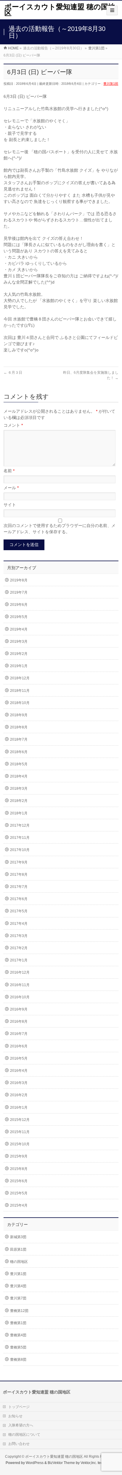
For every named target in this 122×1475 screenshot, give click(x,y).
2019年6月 (19, 605)
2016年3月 (19, 1083)
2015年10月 (20, 1144)
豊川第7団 (18, 1298)
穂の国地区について (24, 1434)
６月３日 (13, 372)
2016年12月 (20, 972)
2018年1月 (19, 813)
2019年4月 (19, 629)
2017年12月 (20, 825)
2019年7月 (19, 592)
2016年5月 (19, 1058)
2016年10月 (20, 997)
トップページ (19, 1407)
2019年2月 (19, 654)
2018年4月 (19, 776)
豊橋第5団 (18, 1347)
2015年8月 (19, 1169)
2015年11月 (20, 1132)
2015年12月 (20, 1120)
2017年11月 (20, 838)
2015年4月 (19, 1205)
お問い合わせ (19, 1444)
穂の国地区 (19, 1262)
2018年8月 (19, 727)
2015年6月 (19, 1181)
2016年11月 (20, 985)
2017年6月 (19, 899)
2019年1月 (19, 666)
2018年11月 (20, 691)
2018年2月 (19, 801)
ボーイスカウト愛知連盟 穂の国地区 (59, 10)
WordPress (35, 1463)
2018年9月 (19, 715)
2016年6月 (19, 1046)
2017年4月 (19, 924)
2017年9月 (19, 862)
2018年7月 (19, 739)
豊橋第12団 (19, 1311)
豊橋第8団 (18, 1359)
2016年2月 (19, 1095)
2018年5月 (19, 764)
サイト (10, 504)
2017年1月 (19, 960)
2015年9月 (19, 1156)
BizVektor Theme (61, 1463)
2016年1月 (19, 1107)
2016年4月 (19, 1071)
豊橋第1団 (18, 1323)
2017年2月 (19, 948)
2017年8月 (19, 874)
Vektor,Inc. (89, 1463)
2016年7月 (19, 1034)
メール (11, 487)
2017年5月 (19, 911)
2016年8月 (19, 1021)
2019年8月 (19, 580)
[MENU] (112, 10)
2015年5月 (19, 1193)
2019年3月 (19, 641)
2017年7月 (19, 887)
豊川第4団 (18, 1286)
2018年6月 (19, 752)
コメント (13, 425)
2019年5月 (19, 617)
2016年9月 (19, 1009)
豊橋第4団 (18, 1335)
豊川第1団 (110, 83)
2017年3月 (19, 936)
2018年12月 (20, 678)
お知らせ (15, 1416)
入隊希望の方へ (20, 1425)
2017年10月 (20, 850)
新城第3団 (18, 1237)
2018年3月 (19, 788)
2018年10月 (20, 703)
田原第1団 (18, 1249)
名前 (9, 470)
